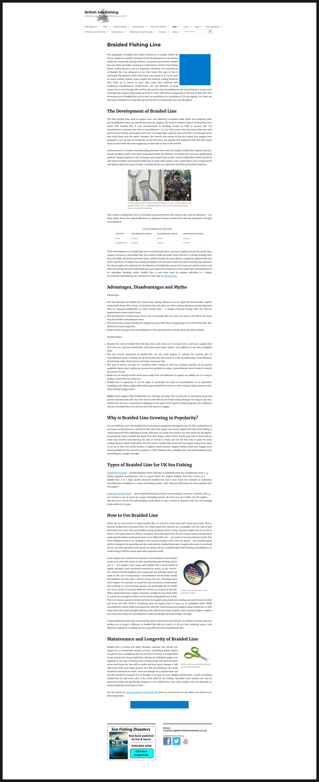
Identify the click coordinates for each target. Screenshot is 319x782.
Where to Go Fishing (95, 32)
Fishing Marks (212, 27)
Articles (162, 32)
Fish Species (91, 27)
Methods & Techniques (141, 32)
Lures (185, 27)
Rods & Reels (120, 27)
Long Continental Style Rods (140, 692)
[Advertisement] (195, 69)
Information (117, 32)
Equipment (138, 27)
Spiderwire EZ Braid (117, 473)
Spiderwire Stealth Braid (119, 493)
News (175, 32)
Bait (105, 27)
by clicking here (169, 276)
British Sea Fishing (102, 12)
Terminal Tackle (158, 27)
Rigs (197, 27)
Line (174, 27)
